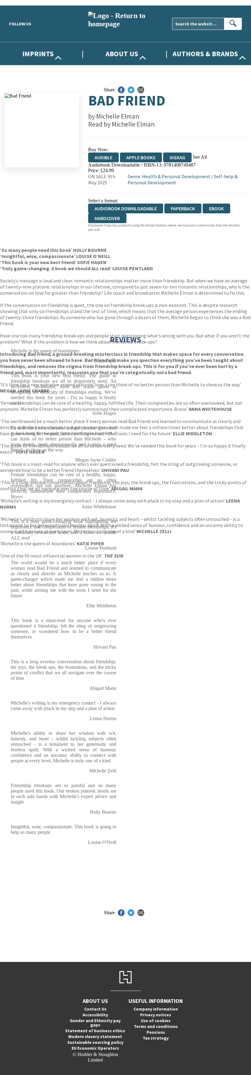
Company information (155, 1009)
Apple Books (140, 157)
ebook (216, 208)
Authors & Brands (205, 53)
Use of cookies (155, 1020)
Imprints (38, 53)
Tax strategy (156, 1038)
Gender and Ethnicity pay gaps (95, 1023)
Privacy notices (155, 1015)
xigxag (177, 157)
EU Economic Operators (95, 1048)
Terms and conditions (156, 1026)
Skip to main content (20, 2)
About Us (122, 53)
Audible (103, 157)
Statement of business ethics (95, 1030)
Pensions (156, 1032)
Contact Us (95, 1009)
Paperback (183, 208)
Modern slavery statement (95, 1036)
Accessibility (95, 1015)
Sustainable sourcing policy (95, 1042)
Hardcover (107, 218)
